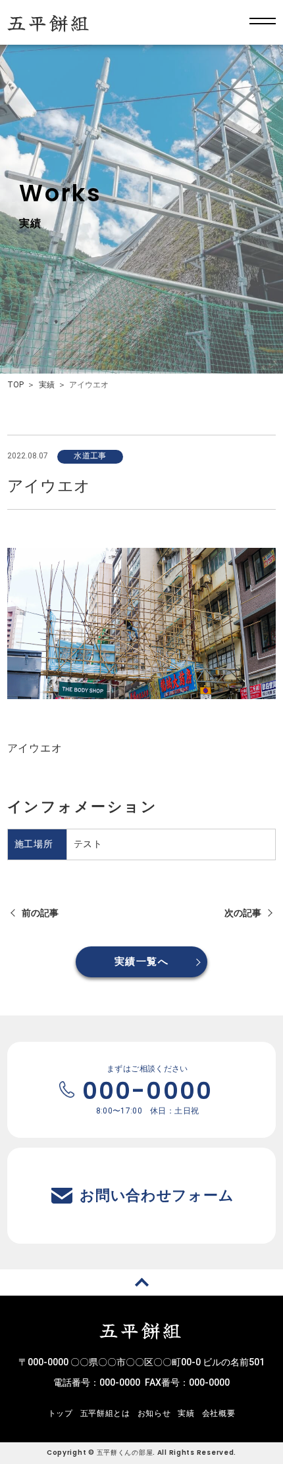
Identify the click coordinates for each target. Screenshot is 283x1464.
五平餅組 (49, 22)
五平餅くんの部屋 (125, 1452)
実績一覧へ (141, 961)
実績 (47, 384)
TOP (15, 384)
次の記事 (242, 913)
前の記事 (40, 913)
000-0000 (119, 1382)
